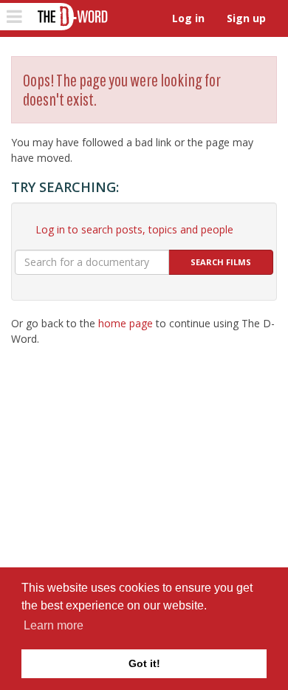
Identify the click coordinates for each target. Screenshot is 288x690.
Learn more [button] (53, 625)
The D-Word (71, 16)
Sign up (246, 18)
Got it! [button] (144, 663)
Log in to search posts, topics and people (134, 229)
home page (125, 323)
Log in (188, 18)
